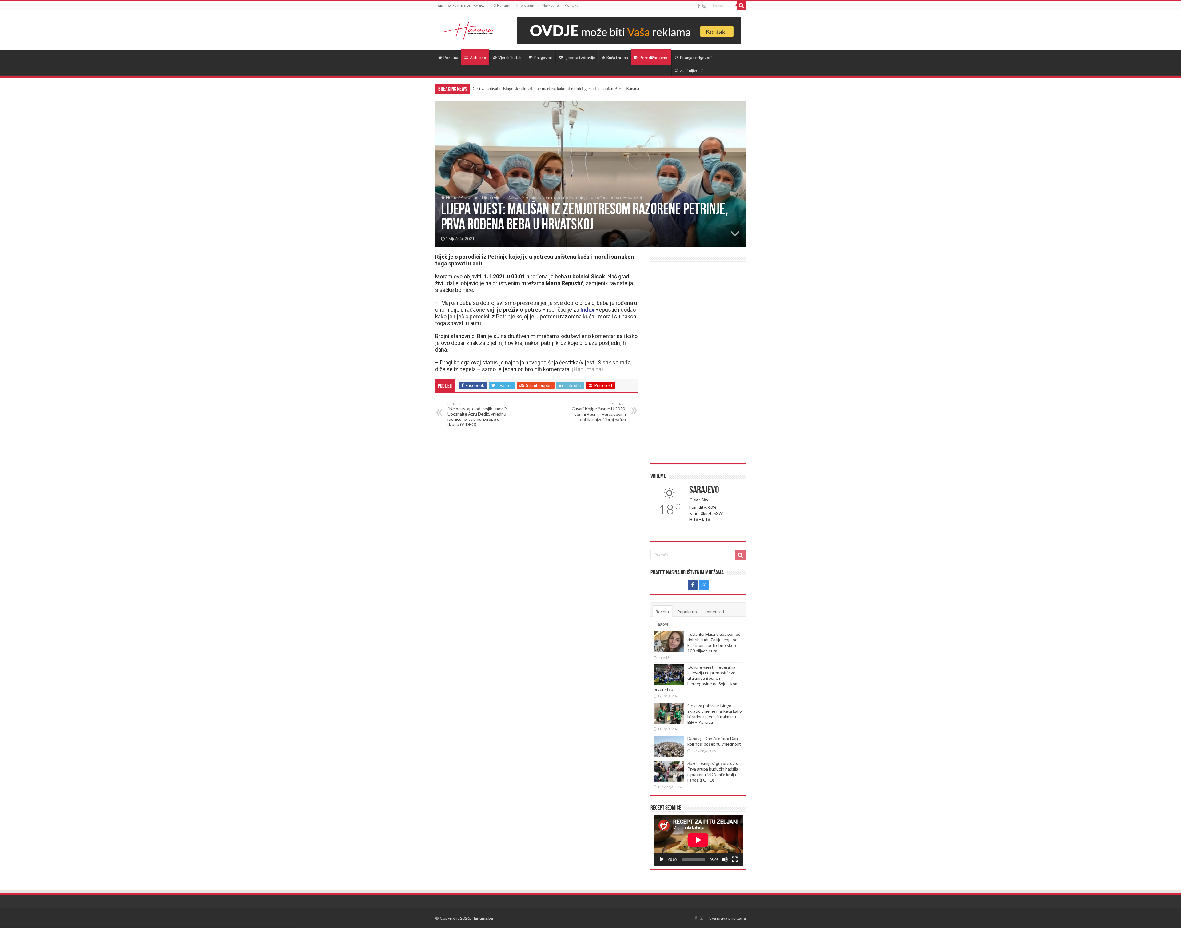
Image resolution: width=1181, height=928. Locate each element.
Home (451, 197)
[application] (698, 840)
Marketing (550, 5)
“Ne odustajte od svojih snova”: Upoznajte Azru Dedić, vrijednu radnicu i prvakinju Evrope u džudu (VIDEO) (477, 414)
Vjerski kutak (510, 57)
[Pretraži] (741, 5)
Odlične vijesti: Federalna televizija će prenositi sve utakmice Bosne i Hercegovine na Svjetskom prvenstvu (696, 678)
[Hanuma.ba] (469, 29)
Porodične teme (654, 57)
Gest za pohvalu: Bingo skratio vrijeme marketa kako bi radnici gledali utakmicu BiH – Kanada (556, 88)
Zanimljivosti (691, 70)
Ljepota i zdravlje (580, 57)
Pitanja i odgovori (696, 57)
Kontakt (571, 5)
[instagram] (704, 6)
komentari (714, 611)
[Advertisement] (698, 362)
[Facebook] (699, 6)
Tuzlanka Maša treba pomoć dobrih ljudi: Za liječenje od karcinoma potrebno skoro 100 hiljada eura (713, 642)
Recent (662, 611)
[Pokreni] (661, 859)
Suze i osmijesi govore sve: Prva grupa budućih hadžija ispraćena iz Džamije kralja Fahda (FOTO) (712, 772)
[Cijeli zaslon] (735, 859)
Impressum (525, 5)
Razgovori (543, 57)
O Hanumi (501, 5)
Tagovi (661, 624)
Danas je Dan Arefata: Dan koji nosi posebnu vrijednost (714, 741)
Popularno (687, 611)
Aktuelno (478, 57)
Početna (450, 57)
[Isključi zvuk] (725, 859)
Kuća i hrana (617, 57)
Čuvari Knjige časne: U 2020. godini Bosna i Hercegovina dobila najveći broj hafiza (599, 412)
